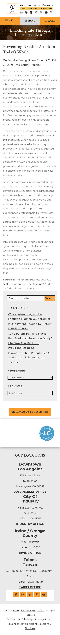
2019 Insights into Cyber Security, (23, 284)
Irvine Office (30, 552)
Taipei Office (30, 587)
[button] (10, 21)
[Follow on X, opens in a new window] (37, 594)
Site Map (27, 619)
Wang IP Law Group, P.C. (34, 60)
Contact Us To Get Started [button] (31, 411)
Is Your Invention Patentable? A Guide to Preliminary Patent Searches (29, 358)
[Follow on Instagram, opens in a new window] (23, 594)
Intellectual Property (27, 64)
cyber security (11, 139)
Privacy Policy (43, 619)
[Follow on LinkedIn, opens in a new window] (30, 594)
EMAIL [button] (31, 20)
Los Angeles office (30, 491)
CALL (52, 20)
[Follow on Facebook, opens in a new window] (16, 594)
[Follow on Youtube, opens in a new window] (44, 594)
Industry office (30, 524)
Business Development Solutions (28, 623)
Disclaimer (13, 619)
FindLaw (30, 628)
